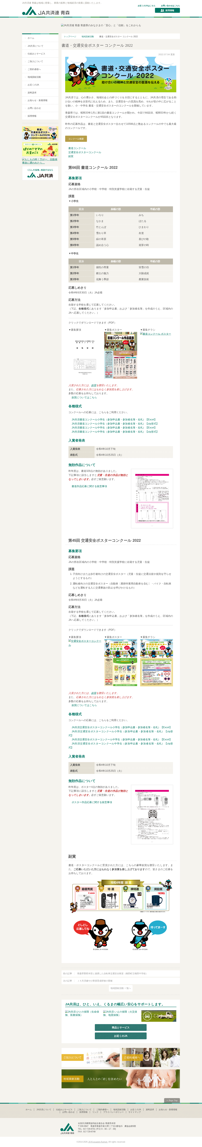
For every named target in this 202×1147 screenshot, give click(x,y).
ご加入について (35, 61)
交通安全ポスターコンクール (84, 152)
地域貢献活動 (34, 77)
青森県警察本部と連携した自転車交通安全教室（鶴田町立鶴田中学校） (105, 973)
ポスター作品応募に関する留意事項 (92, 802)
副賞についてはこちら (84, 397)
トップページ (70, 36)
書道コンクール (77, 148)
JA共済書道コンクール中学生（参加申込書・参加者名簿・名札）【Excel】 (114, 427)
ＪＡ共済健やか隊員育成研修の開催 (88, 981)
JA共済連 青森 (46, 10)
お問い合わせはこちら (170, 6)
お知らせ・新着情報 (38, 100)
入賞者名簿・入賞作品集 (104, 139)
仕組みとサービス (36, 54)
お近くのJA (33, 85)
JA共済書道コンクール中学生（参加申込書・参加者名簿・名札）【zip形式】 (115, 431)
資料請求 (32, 92)
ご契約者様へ (34, 69)
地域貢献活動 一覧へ (120, 988)
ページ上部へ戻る (172, 1101)
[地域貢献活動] (121, 1079)
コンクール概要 (76, 139)
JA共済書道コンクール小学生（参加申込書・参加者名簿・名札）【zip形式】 (115, 423)
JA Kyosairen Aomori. (98, 1142)
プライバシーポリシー (113, 1112)
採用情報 (169, 10)
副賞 (70, 156)
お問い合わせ (34, 108)
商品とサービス (121, 1027)
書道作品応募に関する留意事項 (89, 486)
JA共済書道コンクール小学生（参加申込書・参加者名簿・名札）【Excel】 (114, 419)
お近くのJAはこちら (146, 6)
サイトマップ (134, 1112)
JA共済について (35, 46)
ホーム (31, 38)
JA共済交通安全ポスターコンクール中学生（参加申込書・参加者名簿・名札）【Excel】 (122, 739)
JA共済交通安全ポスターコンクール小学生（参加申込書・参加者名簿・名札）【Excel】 (122, 727)
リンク (95, 1112)
